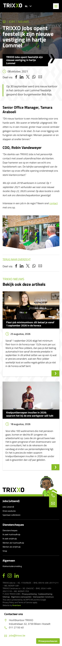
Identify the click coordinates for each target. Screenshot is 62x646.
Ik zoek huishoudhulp (11, 534)
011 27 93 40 (16, 627)
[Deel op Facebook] (16, 77)
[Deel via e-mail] (40, 77)
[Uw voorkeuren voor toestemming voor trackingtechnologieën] (48, 641)
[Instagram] (9, 575)
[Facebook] (4, 575)
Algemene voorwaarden (21, 596)
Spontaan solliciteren (11, 514)
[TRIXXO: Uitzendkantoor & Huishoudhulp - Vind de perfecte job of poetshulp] (4, 22)
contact (53, 203)
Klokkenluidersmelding (12, 566)
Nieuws (23, 22)
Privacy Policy (8, 602)
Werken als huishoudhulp (13, 542)
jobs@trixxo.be (17, 635)
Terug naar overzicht (17, 259)
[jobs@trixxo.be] (53, 503)
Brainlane (16, 605)
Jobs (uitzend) (11, 501)
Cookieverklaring (45, 593)
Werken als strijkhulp (11, 546)
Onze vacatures (9, 510)
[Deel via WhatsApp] (34, 77)
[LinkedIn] (16, 575)
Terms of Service (25, 602)
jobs (12, 22)
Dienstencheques (13, 524)
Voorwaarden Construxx (43, 596)
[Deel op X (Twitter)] (28, 77)
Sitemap (6, 596)
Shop (5, 550)
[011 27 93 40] (53, 495)
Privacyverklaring (29, 593)
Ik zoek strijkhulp (10, 538)
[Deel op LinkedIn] (21, 77)
